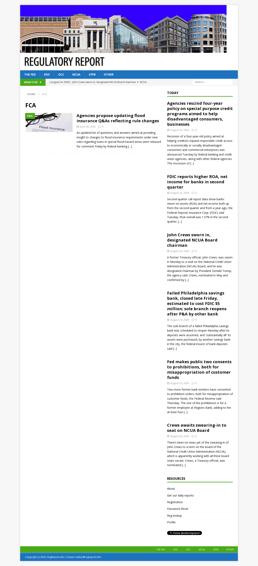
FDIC (47, 74)
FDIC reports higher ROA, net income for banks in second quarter (197, 182)
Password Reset (177, 509)
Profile (171, 522)
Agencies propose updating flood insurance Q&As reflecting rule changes (118, 118)
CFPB (92, 74)
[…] (130, 146)
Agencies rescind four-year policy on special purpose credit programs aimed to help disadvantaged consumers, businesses (200, 114)
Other (108, 74)
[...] (192, 163)
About (171, 488)
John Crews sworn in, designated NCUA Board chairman (192, 240)
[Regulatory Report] (123, 50)
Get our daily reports (180, 495)
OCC (61, 74)
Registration (175, 502)
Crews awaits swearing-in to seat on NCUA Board (196, 427)
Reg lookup (174, 515)
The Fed (30, 74)
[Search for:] (212, 82)
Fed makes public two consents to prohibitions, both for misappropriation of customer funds (199, 369)
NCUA (76, 74)
